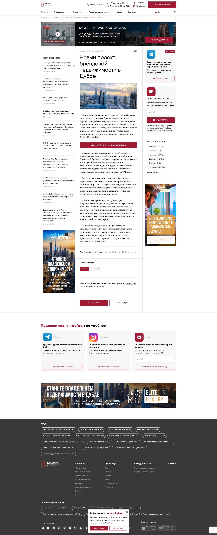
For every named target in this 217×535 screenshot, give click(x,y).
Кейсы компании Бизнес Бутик (55, 508)
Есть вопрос (123, 303)
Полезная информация (98, 12)
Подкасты (109, 487)
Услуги (43, 12)
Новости (53, 18)
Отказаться (118, 528)
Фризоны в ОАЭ (80, 508)
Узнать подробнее (159, 40)
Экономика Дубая (156, 159)
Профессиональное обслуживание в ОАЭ (61, 448)
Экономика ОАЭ (156, 147)
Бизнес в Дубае (156, 163)
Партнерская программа (145, 468)
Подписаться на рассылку (154, 367)
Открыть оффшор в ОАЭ (154, 435)
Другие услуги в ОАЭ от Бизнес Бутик (58, 454)
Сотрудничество (142, 463)
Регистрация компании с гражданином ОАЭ (61, 514)
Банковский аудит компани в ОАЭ (158, 442)
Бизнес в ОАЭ (155, 151)
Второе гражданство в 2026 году (90, 435)
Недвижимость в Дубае (144, 472)
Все (106, 468)
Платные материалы (113, 483)
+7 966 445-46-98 (117, 3)
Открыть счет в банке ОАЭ (91, 429)
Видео (119, 12)
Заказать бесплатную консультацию (108, 145)
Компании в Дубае (157, 167)
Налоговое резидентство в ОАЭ (56, 435)
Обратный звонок (162, 4)
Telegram (140, 3)
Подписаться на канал (63, 367)
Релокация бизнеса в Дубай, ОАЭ (123, 435)
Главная (44, 18)
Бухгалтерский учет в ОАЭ (120, 429)
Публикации (59, 12)
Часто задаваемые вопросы (155, 514)
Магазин (172, 463)
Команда (79, 483)
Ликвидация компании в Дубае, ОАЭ (129, 448)
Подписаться (162, 78)
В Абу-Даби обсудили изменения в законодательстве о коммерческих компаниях (58, 196)
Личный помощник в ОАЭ (99, 442)
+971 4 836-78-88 (97, 4)
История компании (83, 472)
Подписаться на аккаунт (108, 367)
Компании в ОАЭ (156, 155)
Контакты (132, 12)
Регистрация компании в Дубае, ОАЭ (58, 429)
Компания (77, 12)
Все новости (94, 303)
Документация (81, 476)
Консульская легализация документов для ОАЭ (63, 442)
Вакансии (79, 491)
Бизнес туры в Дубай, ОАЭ (127, 442)
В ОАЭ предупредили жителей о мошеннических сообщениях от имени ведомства (57, 145)
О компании (80, 468)
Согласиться (98, 528)
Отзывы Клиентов (82, 479)
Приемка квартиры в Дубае (96, 448)
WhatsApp (140, 6)
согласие (155, 128)
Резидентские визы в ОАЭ (148, 429)
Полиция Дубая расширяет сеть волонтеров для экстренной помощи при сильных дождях (59, 65)
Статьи (84, 269)
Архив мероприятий (84, 487)
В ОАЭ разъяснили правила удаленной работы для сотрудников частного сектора (58, 180)
